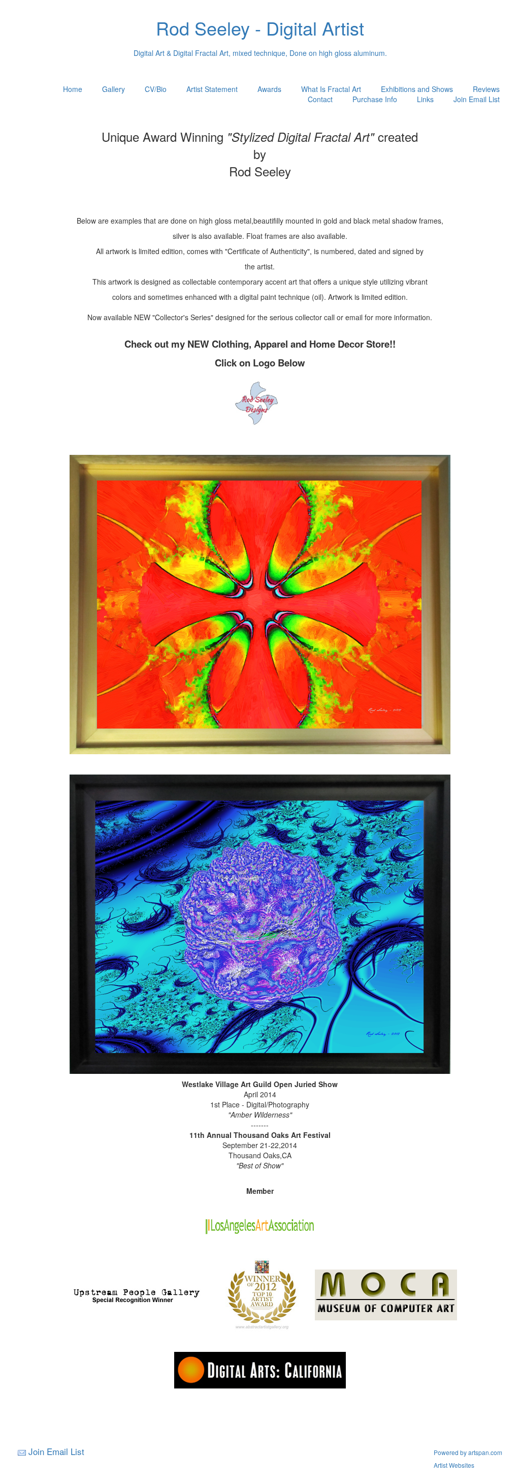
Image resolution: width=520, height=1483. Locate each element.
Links (425, 99)
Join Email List (476, 99)
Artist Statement (212, 89)
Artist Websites (454, 1465)
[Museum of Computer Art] (386, 1294)
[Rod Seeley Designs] (260, 403)
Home (72, 89)
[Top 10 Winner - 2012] (262, 1294)
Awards (269, 89)
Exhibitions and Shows (417, 89)
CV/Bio (156, 89)
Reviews (486, 89)
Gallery (113, 89)
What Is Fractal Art (331, 89)
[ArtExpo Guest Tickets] (260, 445)
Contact (320, 99)
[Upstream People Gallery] (136, 1294)
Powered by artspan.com (468, 1452)
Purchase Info (374, 99)
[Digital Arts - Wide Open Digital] (260, 1369)
